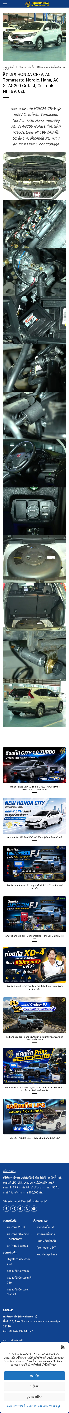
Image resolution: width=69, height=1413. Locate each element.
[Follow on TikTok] (20, 1208)
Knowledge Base (47, 1254)
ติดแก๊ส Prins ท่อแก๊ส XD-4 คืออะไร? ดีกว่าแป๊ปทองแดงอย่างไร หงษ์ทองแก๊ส (35, 987)
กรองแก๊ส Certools (18, 1270)
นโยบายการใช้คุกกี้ (16, 1406)
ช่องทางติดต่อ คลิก (13, 1340)
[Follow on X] (27, 1208)
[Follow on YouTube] (34, 1208)
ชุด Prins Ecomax (17, 1245)
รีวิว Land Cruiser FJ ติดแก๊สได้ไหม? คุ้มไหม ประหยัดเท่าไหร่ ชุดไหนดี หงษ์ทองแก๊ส (34, 1038)
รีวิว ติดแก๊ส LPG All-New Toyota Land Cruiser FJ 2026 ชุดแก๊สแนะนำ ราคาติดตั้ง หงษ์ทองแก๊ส (34, 1088)
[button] (63, 1347)
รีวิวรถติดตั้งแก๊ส (46, 1234)
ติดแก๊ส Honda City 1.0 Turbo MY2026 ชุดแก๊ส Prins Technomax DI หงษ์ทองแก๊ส (35, 788)
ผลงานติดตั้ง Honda (32, 67)
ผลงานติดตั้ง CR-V (12, 67)
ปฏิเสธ (34, 1386)
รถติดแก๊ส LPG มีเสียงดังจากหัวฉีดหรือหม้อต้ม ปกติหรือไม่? (34, 1138)
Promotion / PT (46, 1247)
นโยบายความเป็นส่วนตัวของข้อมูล (43, 1406)
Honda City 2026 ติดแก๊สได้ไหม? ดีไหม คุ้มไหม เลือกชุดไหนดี (34, 837)
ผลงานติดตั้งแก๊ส (46, 1240)
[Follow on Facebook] (6, 1208)
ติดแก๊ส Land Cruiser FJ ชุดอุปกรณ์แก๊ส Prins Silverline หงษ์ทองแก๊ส (34, 886)
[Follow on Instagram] (13, 1208)
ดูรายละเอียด (34, 1396)
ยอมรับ (34, 1375)
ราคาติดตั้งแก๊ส (45, 1227)
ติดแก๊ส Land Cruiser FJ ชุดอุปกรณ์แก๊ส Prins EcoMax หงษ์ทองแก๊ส (34, 937)
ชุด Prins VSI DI (16, 1227)
